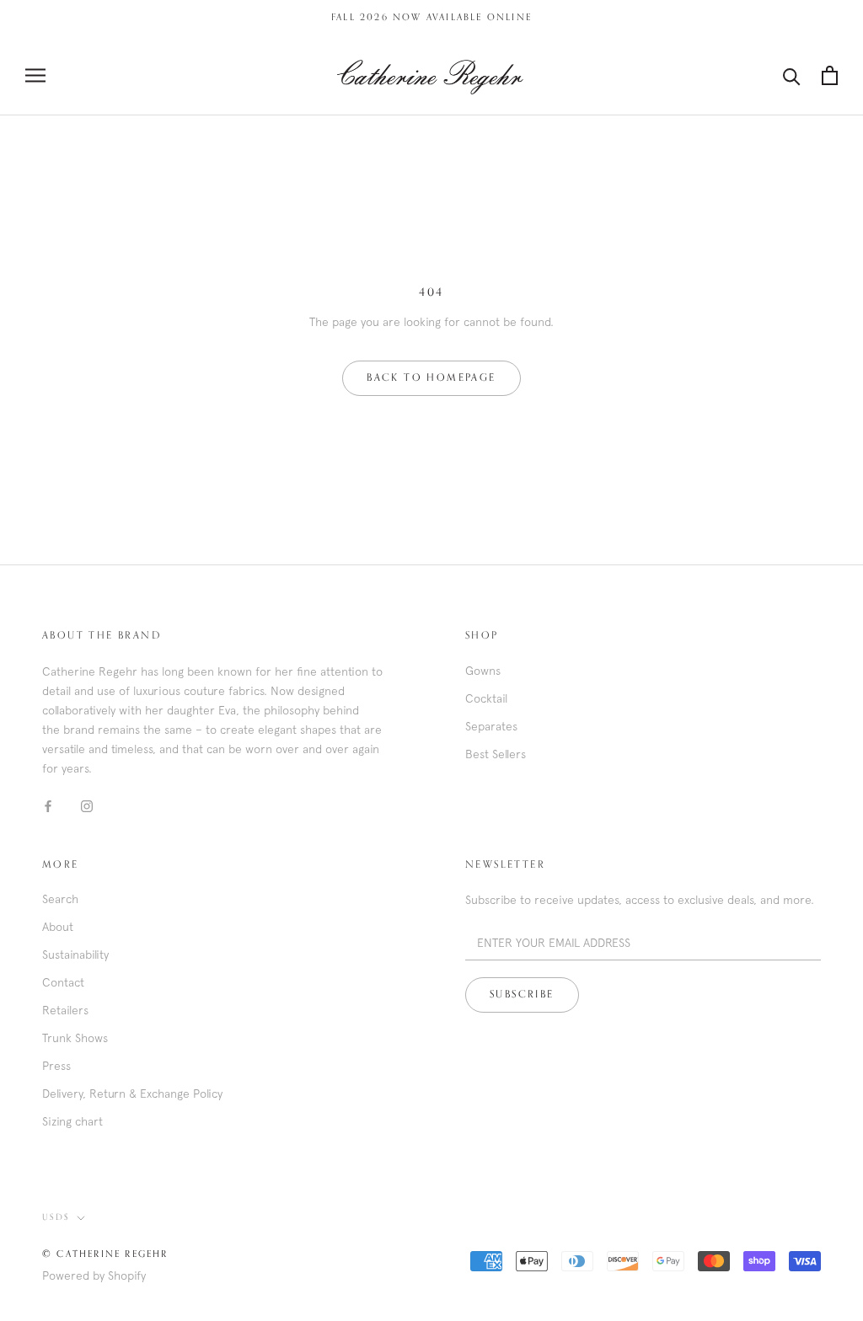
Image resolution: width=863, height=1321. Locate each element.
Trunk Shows (75, 1038)
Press (56, 1065)
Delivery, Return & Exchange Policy (132, 1093)
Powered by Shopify (94, 1275)
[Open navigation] (35, 75)
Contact (63, 982)
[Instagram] (87, 806)
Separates (491, 726)
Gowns (483, 670)
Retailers (65, 1010)
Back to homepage (431, 378)
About (57, 926)
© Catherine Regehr (105, 1254)
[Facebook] (48, 806)
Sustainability (75, 954)
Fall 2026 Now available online (431, 17)
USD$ (56, 1217)
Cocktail (486, 698)
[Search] (792, 75)
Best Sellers (495, 754)
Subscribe (522, 995)
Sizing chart (72, 1121)
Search (60, 899)
